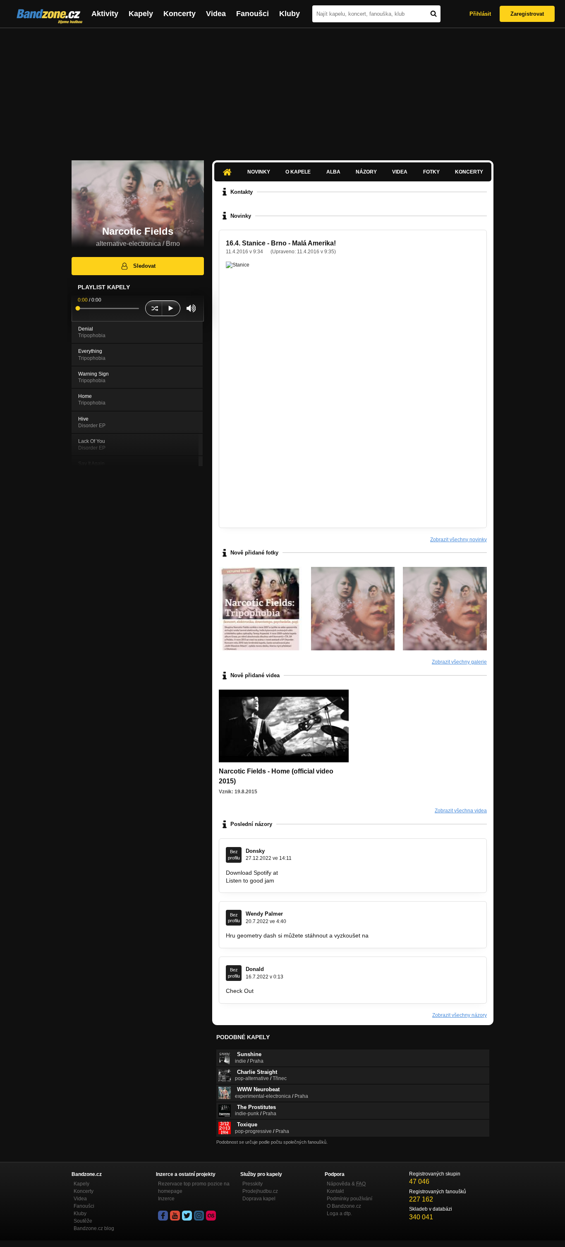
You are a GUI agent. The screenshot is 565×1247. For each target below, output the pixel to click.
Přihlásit (480, 14)
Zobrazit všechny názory (459, 1015)
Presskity (252, 1184)
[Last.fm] (211, 1216)
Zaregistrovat (527, 14)
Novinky (258, 172)
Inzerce (166, 1199)
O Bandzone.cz (344, 1206)
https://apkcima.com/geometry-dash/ (418, 935)
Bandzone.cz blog (94, 1228)
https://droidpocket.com (310, 872)
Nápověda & (346, 1184)
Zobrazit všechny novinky (458, 540)
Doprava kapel (258, 1199)
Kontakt (335, 1191)
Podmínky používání (349, 1199)
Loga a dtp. (339, 1213)
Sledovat (144, 266)
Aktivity (104, 14)
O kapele (298, 172)
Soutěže (83, 1221)
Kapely (141, 14)
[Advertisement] (282, 90)
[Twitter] (187, 1216)
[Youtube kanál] (175, 1216)
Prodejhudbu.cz (260, 1191)
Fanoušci (252, 14)
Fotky (431, 172)
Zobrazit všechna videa (461, 811)
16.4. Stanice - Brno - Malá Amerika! (281, 243)
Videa (216, 14)
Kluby (289, 14)
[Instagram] (199, 1216)
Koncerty (179, 14)
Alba (333, 172)
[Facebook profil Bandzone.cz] (163, 1216)
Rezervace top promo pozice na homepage (194, 1187)
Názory (366, 172)
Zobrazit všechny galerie (459, 662)
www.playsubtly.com (281, 991)
